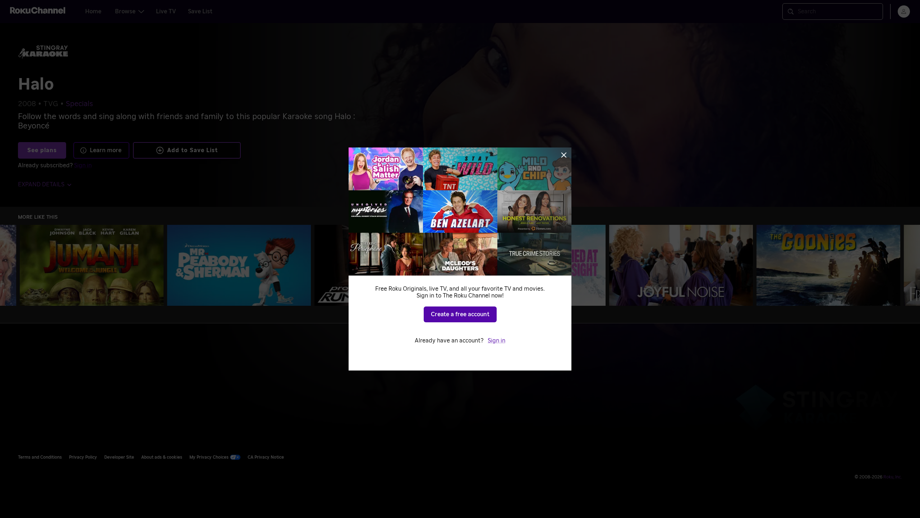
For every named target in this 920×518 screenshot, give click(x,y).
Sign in (496, 341)
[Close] (564, 155)
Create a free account (460, 314)
